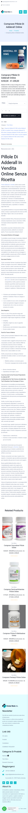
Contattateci (5, 743)
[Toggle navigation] (25, 12)
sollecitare (16, 447)
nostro (8, 279)
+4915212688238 (6, 5)
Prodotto (16, 30)
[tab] (14, 144)
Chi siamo (5, 736)
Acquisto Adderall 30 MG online (13, 128)
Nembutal (5, 756)
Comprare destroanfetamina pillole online (14, 590)
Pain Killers (10, 125)
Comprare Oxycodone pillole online (14, 546)
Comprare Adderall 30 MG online (15, 132)
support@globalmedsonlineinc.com (9, 1)
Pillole (3, 103)
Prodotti (4, 739)
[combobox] (16, 103)
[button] (24, 48)
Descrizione (6, 144)
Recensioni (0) (7, 149)
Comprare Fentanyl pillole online (14, 677)
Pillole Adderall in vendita (7, 184)
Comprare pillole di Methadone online (14, 634)
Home (10, 30)
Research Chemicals (7, 762)
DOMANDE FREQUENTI (8, 746)
